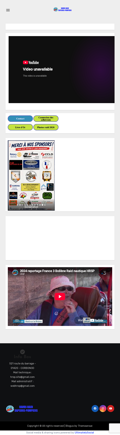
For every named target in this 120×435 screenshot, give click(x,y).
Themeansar (85, 425)
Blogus (70, 425)
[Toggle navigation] (7, 10)
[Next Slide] (47, 175)
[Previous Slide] (15, 175)
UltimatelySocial (84, 432)
